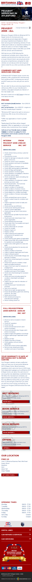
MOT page (20, 94)
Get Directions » (8, 475)
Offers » (6, 448)
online (18, 132)
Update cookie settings (7, 575)
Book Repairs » (9, 432)
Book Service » (9, 417)
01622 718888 (5, 471)
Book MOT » (7, 401)
